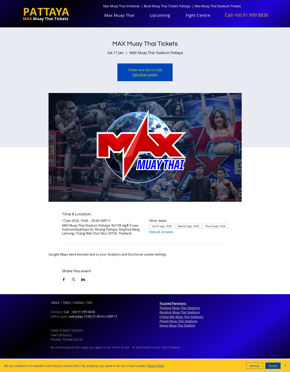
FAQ (89, 302)
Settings (255, 366)
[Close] (285, 366)
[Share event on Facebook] (64, 279)
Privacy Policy (156, 366)
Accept (273, 366)
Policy (67, 302)
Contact (79, 302)
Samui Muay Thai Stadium (177, 325)
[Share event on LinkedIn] (83, 279)
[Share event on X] (73, 279)
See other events (145, 75)
